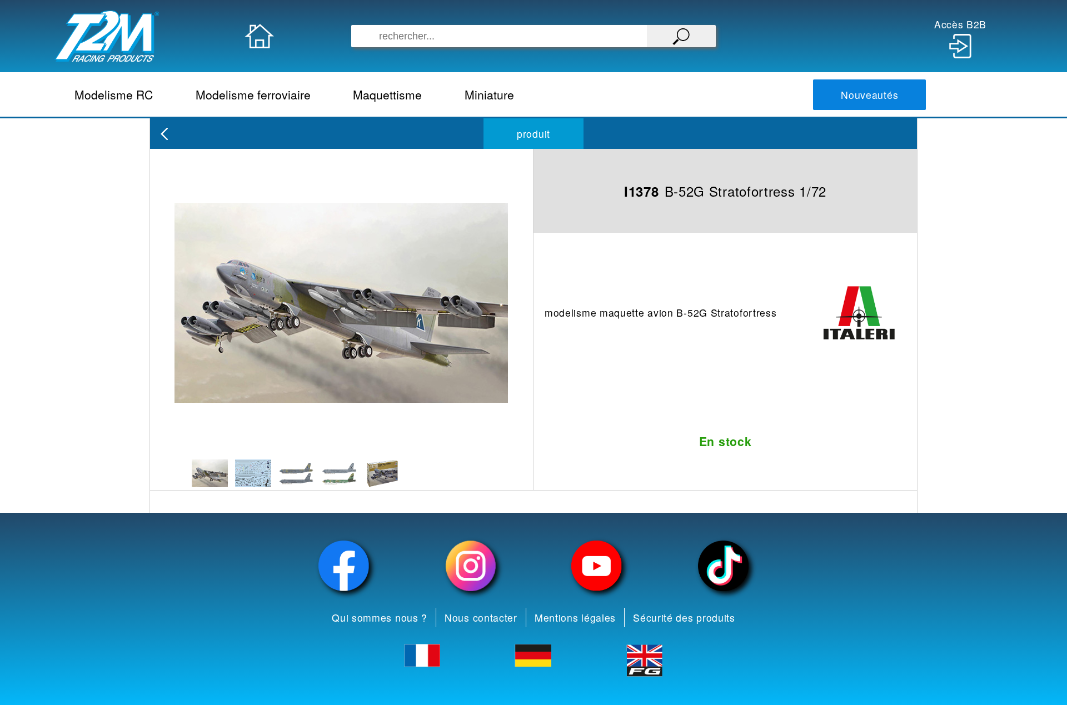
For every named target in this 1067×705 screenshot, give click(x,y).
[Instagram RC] (470, 566)
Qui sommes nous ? (379, 617)
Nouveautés (869, 95)
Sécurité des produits (684, 617)
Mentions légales (575, 617)
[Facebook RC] (344, 566)
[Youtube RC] (597, 566)
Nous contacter (481, 617)
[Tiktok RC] (723, 566)
